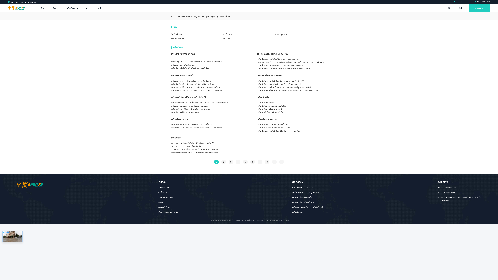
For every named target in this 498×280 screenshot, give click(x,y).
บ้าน (42, 8)
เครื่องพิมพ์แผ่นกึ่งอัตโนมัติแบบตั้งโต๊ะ (271, 106)
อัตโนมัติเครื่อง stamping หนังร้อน (272, 54)
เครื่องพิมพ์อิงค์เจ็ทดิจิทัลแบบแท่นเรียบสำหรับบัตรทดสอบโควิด (195, 87)
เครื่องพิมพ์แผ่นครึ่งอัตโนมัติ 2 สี (269, 109)
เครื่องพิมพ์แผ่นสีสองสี (265, 103)
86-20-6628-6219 (483, 2)
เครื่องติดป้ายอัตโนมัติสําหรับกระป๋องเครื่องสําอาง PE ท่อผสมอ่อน (197, 128)
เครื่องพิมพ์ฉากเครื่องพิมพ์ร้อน (183, 65)
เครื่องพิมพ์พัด (263, 97)
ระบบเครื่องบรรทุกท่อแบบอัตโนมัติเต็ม (186, 146)
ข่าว (87, 8)
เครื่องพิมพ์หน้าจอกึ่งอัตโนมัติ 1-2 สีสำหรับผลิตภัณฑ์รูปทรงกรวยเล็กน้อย (285, 87)
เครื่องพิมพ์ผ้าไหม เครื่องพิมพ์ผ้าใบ (270, 112)
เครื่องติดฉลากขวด (179, 119)
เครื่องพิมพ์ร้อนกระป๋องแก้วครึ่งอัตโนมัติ (272, 124)
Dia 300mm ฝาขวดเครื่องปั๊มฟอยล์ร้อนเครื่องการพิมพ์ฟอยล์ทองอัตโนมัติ (199, 103)
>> (282, 162)
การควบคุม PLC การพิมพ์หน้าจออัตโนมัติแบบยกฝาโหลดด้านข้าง (197, 62)
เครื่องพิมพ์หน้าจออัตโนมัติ (183, 54)
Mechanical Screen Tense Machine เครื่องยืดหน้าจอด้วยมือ (194, 153)
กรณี (99, 8)
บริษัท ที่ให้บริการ (178, 39)
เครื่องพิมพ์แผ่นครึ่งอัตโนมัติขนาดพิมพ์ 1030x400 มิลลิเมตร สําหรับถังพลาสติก (287, 91)
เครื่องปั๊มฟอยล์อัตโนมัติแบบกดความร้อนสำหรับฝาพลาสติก (280, 66)
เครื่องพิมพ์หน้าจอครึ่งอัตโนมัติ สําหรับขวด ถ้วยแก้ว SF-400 (280, 81)
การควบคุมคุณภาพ (165, 197)
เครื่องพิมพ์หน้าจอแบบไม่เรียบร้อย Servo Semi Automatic (279, 84)
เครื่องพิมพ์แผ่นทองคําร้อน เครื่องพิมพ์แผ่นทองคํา (190, 106)
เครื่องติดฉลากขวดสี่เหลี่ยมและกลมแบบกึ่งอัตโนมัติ (191, 124)
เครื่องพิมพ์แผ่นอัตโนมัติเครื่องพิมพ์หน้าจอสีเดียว (190, 68)
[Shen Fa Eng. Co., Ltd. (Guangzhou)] (16, 8)
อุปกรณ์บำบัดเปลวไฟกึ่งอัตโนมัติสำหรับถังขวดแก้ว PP (192, 143)
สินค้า (55, 8)
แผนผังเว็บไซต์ (164, 207)
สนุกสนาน (479, 8)
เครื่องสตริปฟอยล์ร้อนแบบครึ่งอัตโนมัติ (188, 97)
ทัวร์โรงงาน (228, 34)
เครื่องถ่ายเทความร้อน (267, 119)
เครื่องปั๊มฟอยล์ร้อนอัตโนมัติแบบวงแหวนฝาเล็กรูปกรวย (278, 59)
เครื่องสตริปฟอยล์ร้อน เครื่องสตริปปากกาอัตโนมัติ (190, 109)
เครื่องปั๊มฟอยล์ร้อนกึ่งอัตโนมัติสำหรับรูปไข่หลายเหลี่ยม (278, 131)
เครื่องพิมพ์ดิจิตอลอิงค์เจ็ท (182, 76)
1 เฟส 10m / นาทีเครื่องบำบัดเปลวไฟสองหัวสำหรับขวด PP (194, 149)
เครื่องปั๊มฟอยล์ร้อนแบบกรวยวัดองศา (185, 112)
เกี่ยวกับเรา (72, 8)
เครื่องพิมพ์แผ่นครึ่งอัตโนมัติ (269, 76)
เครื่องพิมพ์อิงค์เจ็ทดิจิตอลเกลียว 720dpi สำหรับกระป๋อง (192, 81)
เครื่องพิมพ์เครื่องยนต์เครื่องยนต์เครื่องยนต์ (273, 128)
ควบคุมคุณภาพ (281, 34)
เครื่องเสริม (176, 138)
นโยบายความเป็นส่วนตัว (168, 212)
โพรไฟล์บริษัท (176, 34)
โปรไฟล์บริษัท (163, 188)
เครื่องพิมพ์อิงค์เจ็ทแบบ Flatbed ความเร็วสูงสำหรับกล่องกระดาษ (196, 91)
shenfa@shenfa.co (463, 2)
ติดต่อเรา (226, 39)
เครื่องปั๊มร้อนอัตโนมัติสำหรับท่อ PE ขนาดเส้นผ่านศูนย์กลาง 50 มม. (283, 69)
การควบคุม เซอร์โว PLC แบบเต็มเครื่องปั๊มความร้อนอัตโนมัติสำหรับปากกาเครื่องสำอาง (291, 62)
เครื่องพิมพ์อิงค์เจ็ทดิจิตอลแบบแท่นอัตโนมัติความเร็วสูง (192, 84)
